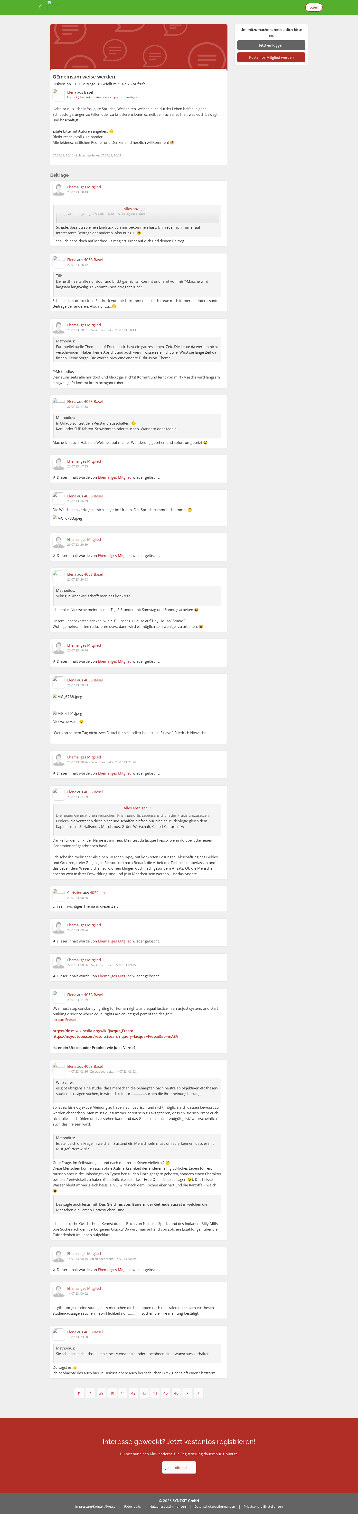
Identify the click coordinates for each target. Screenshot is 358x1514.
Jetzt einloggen (271, 45)
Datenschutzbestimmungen (215, 1506)
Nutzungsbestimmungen (168, 1506)
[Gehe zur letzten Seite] (198, 1393)
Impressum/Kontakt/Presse (95, 1506)
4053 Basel (93, 259)
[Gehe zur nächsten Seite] (187, 1393)
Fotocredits (132, 1506)
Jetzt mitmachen (179, 1467)
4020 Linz (98, 892)
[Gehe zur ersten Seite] (79, 1393)
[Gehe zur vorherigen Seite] (90, 1393)
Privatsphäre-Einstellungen (263, 1506)
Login (314, 7)
